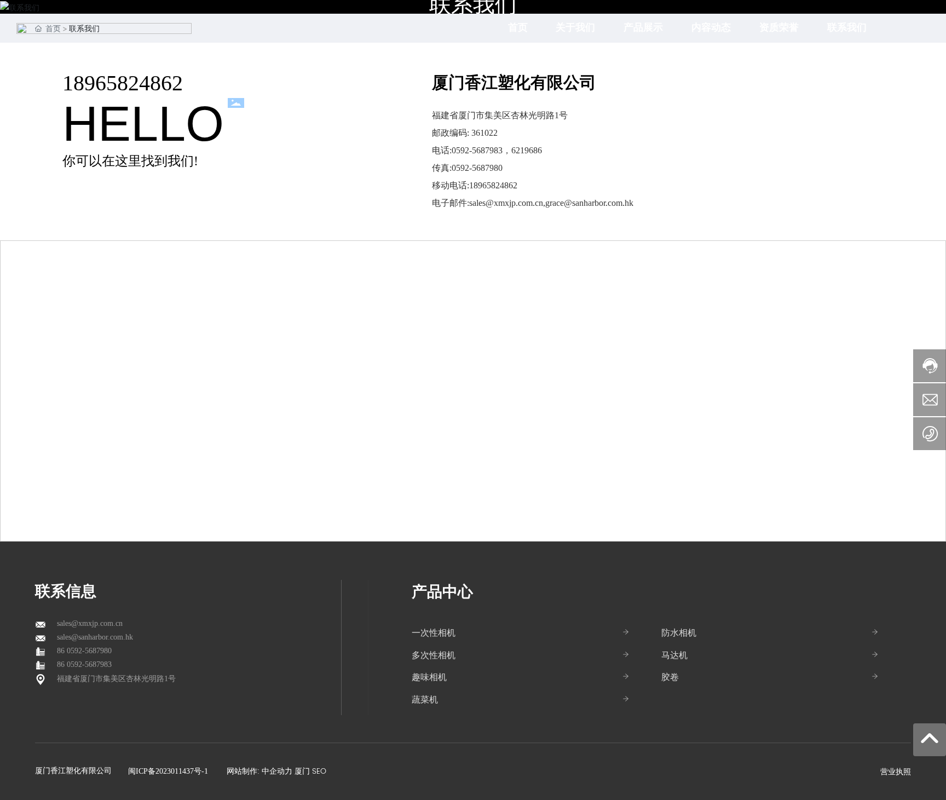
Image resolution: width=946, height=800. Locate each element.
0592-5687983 (477, 150)
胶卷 (670, 677)
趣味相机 (429, 677)
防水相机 (678, 633)
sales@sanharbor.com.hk (95, 637)
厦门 (302, 771)
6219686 (526, 150)
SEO (319, 771)
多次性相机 (433, 655)
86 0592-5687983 (84, 664)
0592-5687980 (477, 167)
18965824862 (122, 83)
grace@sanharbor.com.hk (589, 203)
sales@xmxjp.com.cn (506, 203)
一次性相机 (433, 633)
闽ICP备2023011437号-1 (168, 771)
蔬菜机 (425, 700)
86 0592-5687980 (84, 651)
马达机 (674, 655)
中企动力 (277, 771)
